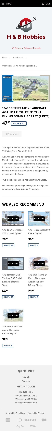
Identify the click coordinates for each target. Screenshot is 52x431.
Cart (47, 3)
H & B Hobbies (18, 413)
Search (26, 376)
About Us (26, 380)
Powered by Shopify (35, 413)
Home (4, 57)
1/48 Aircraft (18, 57)
